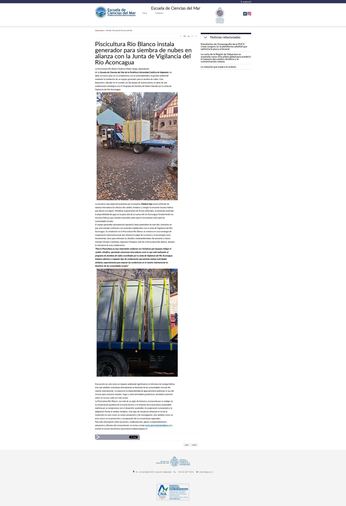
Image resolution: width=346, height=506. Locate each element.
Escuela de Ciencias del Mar (122, 30)
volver (194, 445)
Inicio (144, 13)
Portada (108, 30)
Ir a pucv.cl (246, 1)
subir (186, 445)
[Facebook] (245, 15)
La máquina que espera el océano (218, 66)
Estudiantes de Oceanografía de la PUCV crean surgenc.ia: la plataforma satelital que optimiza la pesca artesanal (224, 46)
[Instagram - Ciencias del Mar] (249, 15)
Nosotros (159, 13)
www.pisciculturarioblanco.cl (158, 425)
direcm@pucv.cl (206, 471)
